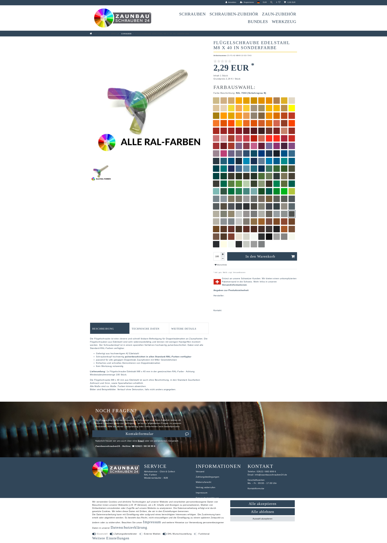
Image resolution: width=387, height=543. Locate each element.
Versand (200, 471)
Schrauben (192, 14)
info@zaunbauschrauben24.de (271, 474)
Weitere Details (183, 328)
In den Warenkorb (260, 256)
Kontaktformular (139, 434)
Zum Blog (90, 2)
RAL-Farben (150, 474)
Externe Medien (152, 534)
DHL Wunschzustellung (179, 534)
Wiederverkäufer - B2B (156, 478)
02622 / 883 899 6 (266, 471)
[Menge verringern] (223, 258)
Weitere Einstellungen (110, 538)
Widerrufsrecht (203, 482)
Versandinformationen (234, 285)
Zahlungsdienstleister (125, 534)
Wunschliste (221, 265)
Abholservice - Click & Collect (159, 471)
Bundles (258, 21)
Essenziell (102, 534)
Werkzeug (284, 21)
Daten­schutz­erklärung (129, 527)
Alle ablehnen (262, 512)
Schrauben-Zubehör (234, 14)
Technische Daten (145, 328)
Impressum (201, 492)
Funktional (204, 534)
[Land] (258, 2)
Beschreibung (103, 328)
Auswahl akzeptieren (262, 518)
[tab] (110, 328)
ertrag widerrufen (206, 487)
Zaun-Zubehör (279, 14)
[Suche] (271, 2)
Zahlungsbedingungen (207, 477)
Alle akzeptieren (262, 504)
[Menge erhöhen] (223, 254)
